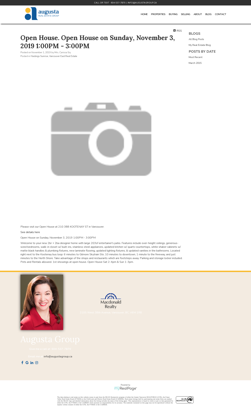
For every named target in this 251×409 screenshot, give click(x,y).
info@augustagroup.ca (58, 356)
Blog (208, 14)
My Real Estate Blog (200, 45)
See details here (30, 232)
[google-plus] (27, 363)
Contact (220, 14)
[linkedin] (32, 363)
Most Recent (195, 57)
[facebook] (22, 363)
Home (144, 14)
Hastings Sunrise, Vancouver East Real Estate (54, 56)
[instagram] (37, 363)
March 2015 (195, 63)
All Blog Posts (196, 39)
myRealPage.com (125, 388)
